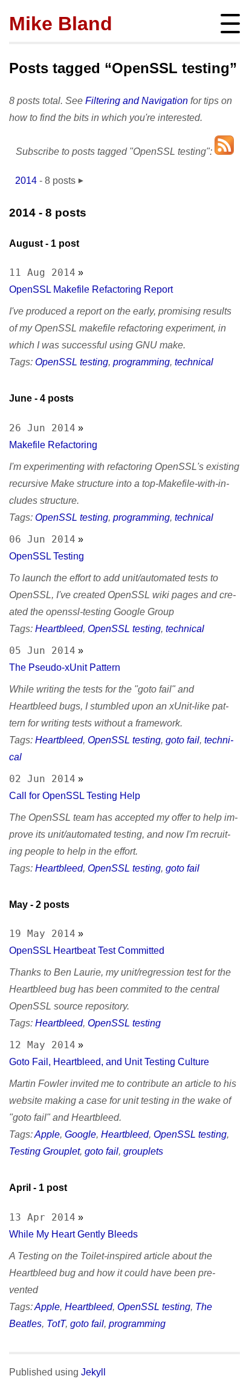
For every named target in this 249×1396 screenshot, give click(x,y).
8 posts (60, 180)
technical (194, 362)
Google (80, 1134)
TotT (56, 1324)
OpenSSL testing (71, 362)
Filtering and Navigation (136, 101)
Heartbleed (59, 629)
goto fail (182, 740)
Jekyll (93, 1372)
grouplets (143, 1151)
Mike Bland (60, 23)
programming (141, 362)
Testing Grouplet (44, 1151)
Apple (47, 1134)
